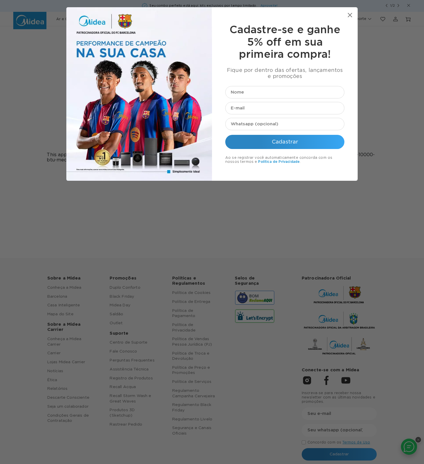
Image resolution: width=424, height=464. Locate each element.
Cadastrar (285, 142)
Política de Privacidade (279, 161)
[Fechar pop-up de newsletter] (350, 15)
